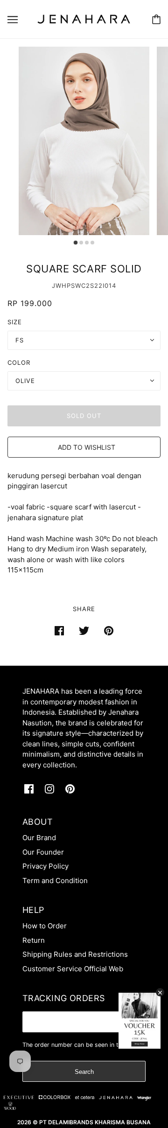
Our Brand (39, 837)
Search (84, 1071)
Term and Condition (55, 880)
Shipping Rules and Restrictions (75, 954)
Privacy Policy (45, 866)
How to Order (44, 925)
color (18, 362)
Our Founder (43, 852)
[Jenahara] (84, 18)
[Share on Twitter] (84, 631)
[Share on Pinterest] (109, 631)
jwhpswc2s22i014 (84, 285)
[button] (84, 447)
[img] (29, 789)
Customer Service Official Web (72, 968)
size (14, 322)
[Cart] (156, 19)
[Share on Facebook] (59, 631)
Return (33, 940)
